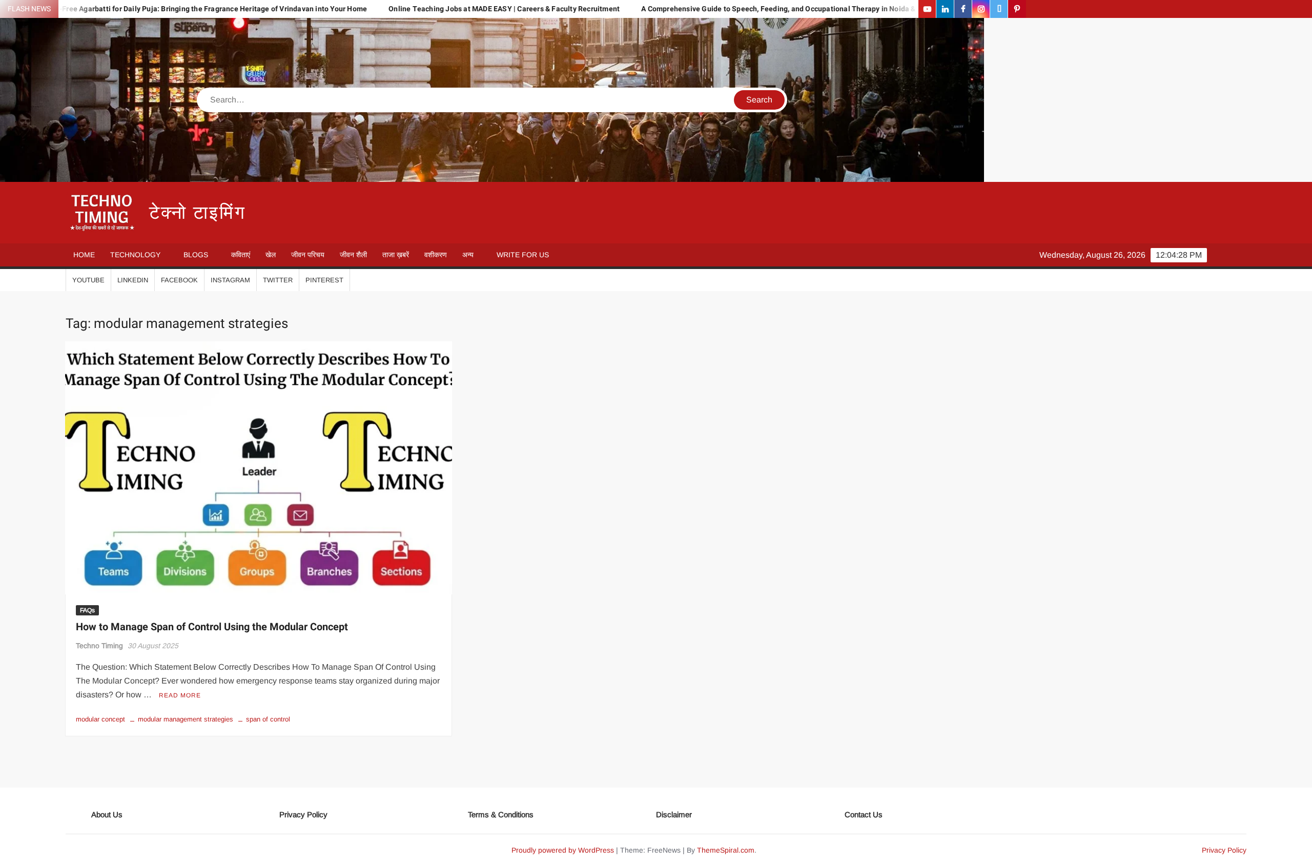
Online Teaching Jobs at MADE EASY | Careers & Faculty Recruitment (441, 9)
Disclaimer (674, 814)
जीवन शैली (353, 255)
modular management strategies (185, 719)
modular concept (100, 719)
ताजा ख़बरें (395, 255)
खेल (270, 255)
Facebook (179, 280)
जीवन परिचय (307, 255)
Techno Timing (99, 646)
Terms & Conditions (501, 814)
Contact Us (864, 814)
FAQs (87, 610)
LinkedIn (132, 280)
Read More (180, 695)
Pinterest (324, 280)
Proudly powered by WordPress (562, 850)
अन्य (468, 255)
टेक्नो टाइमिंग (197, 212)
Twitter (278, 280)
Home (84, 255)
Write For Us (523, 255)
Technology (135, 255)
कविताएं (240, 255)
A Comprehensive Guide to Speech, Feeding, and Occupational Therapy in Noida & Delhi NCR (733, 9)
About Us (106, 814)
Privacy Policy (303, 814)
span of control (268, 719)
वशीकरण (435, 255)
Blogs (195, 255)
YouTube (88, 280)
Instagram (230, 280)
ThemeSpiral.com (725, 850)
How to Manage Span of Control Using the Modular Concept (212, 627)
